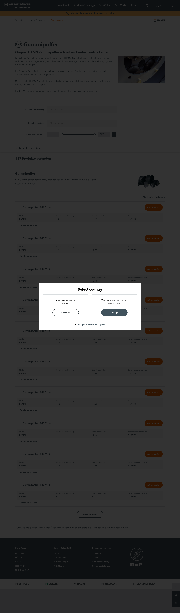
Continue (65, 312)
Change (114, 312)
